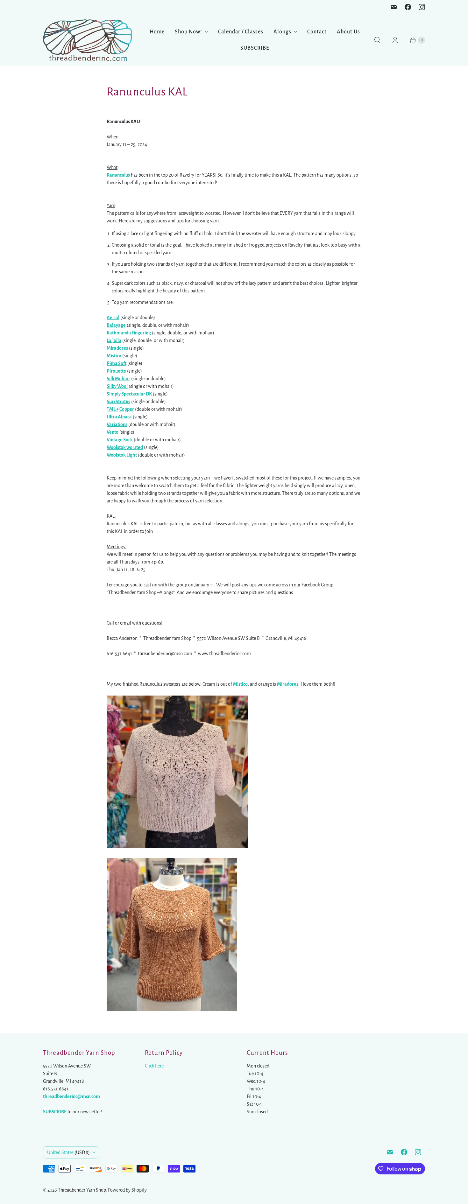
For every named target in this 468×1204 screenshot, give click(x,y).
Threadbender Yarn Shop (82, 1190)
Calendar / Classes (240, 32)
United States (68, 1152)
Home (157, 32)
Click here (154, 1065)
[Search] (377, 40)
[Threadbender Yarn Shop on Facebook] (408, 7)
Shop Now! (188, 32)
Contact (317, 32)
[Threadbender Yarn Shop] (87, 40)
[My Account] (395, 40)
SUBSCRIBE (254, 48)
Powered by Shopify (127, 1190)
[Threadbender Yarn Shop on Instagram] (422, 7)
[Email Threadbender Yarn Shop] (394, 7)
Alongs (282, 32)
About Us (348, 32)
